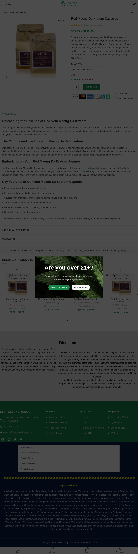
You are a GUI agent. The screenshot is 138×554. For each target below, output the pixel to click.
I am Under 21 (80, 287)
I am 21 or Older (59, 287)
